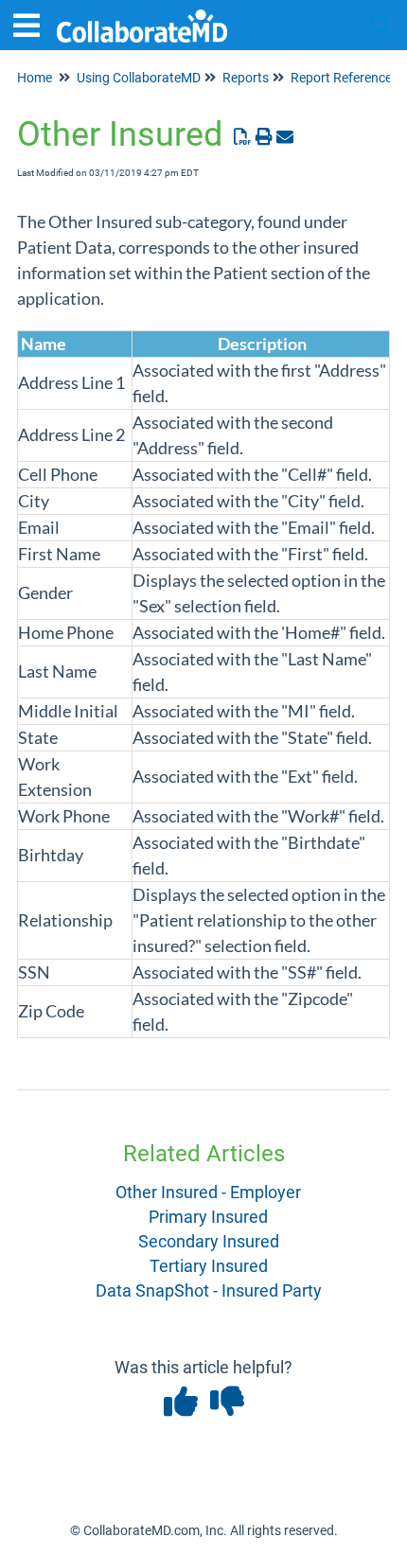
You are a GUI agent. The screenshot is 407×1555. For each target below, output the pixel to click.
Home (34, 77)
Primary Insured (208, 1217)
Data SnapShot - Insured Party (209, 1290)
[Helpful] (182, 1408)
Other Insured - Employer (208, 1192)
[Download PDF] (243, 137)
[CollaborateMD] (142, 16)
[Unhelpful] (226, 1408)
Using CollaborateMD (139, 77)
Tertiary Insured (209, 1266)
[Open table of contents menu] (33, 23)
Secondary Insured (208, 1241)
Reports (245, 77)
